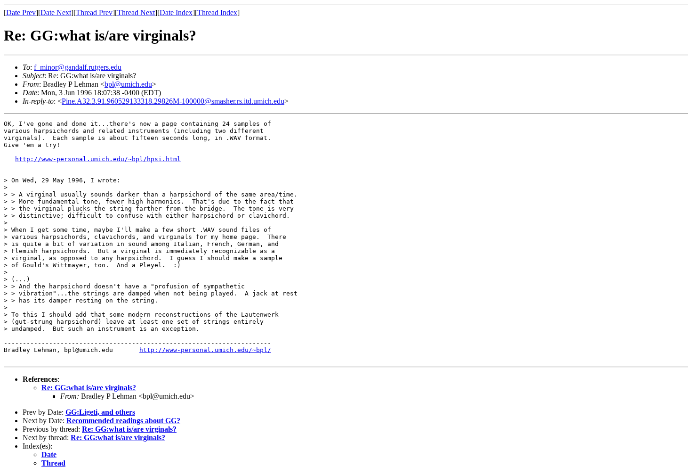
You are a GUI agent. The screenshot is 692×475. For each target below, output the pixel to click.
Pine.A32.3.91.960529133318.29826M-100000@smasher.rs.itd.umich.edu (173, 101)
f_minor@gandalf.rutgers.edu (77, 67)
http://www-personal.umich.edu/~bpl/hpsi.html (98, 159)
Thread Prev (94, 12)
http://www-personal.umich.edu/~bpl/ (205, 349)
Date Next (55, 12)
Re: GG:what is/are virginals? (88, 388)
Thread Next (136, 12)
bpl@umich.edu (128, 84)
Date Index (176, 12)
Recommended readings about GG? (123, 421)
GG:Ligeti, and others (100, 412)
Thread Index (217, 12)
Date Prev (21, 12)
